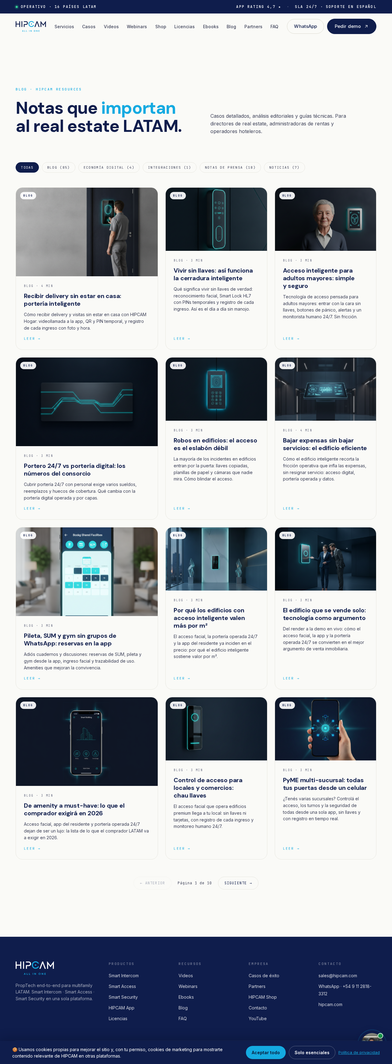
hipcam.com (330, 1004)
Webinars (137, 26)
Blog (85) (58, 167)
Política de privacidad (359, 1052)
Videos (111, 26)
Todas (27, 167)
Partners (253, 26)
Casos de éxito (264, 975)
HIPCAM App (121, 1007)
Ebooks (211, 26)
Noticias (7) (284, 167)
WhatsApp (305, 26)
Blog (231, 26)
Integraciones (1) (169, 167)
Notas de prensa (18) (230, 167)
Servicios (64, 26)
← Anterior (152, 883)
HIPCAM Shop (263, 997)
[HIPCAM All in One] (31, 26)
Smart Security (123, 997)
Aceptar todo (266, 1052)
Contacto (258, 1007)
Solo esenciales (312, 1052)
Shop (160, 26)
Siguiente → (238, 883)
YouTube (258, 1018)
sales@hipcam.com (337, 975)
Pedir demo (348, 26)
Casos (89, 26)
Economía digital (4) (109, 167)
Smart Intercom (124, 975)
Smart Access (122, 986)
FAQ (274, 26)
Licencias (184, 26)
